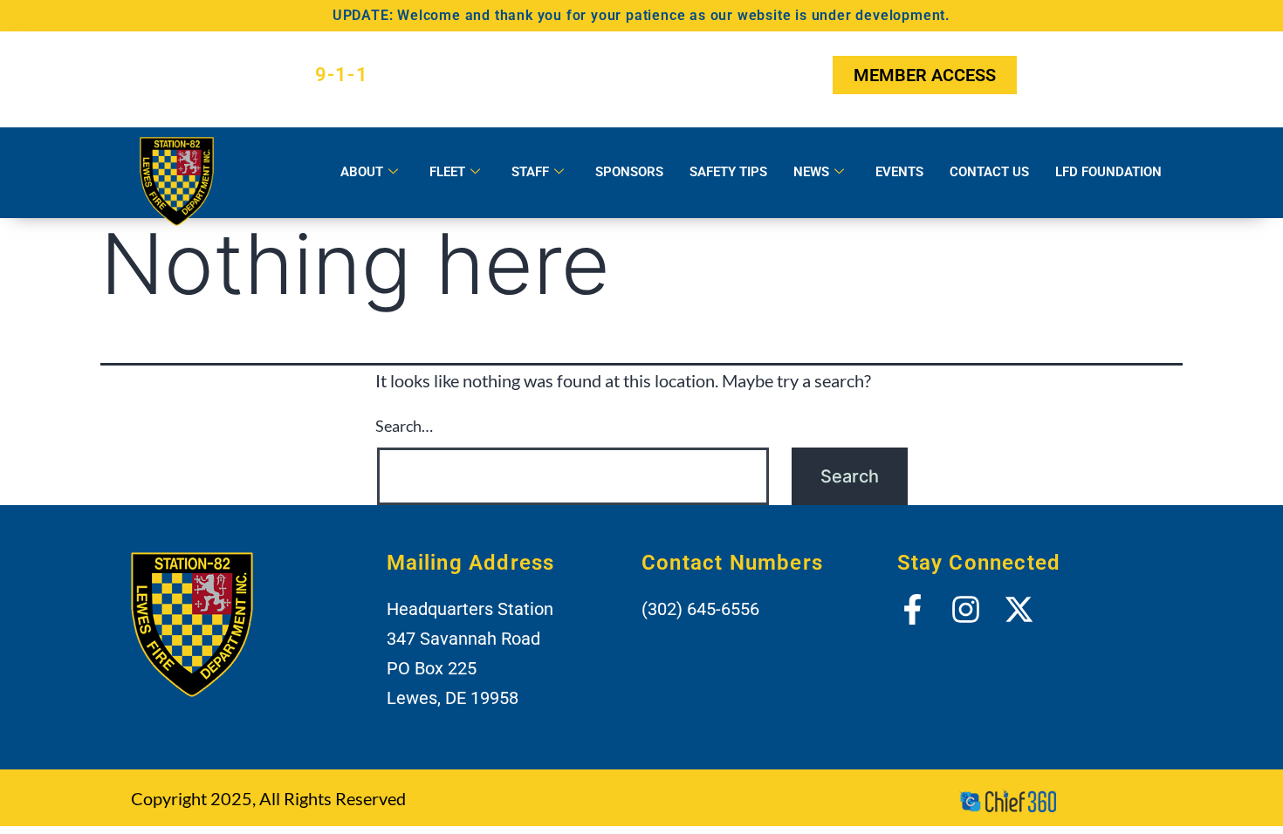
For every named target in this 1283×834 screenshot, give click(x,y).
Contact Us (989, 172)
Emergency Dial (265, 74)
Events (899, 172)
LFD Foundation (1108, 172)
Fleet (447, 172)
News (811, 172)
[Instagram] (1092, 75)
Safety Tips (728, 172)
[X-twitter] (1136, 75)
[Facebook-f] (1050, 75)
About (361, 172)
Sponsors (629, 172)
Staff (530, 172)
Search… (404, 425)
